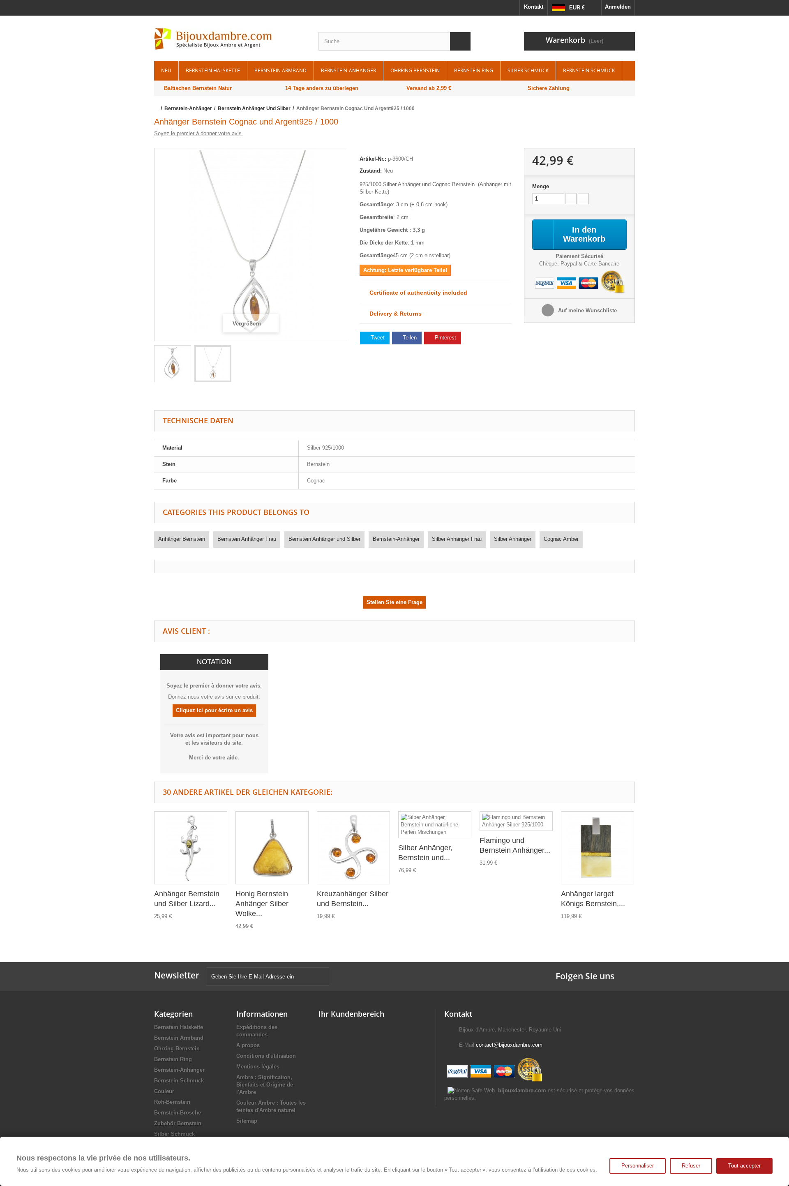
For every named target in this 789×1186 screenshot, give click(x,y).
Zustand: (371, 171)
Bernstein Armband (280, 70)
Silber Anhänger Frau (457, 539)
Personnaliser (637, 1166)
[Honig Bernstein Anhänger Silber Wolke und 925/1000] (272, 847)
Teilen (409, 338)
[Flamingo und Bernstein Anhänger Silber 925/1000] (516, 821)
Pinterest (444, 338)
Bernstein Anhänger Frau (246, 539)
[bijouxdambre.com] (230, 39)
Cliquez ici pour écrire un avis (214, 710)
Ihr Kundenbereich (351, 1014)
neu (166, 70)
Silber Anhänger (512, 539)
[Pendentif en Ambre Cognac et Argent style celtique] (173, 364)
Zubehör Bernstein (177, 1123)
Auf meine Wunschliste (586, 310)
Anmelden (618, 7)
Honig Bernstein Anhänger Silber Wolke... (261, 904)
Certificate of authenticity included (416, 292)
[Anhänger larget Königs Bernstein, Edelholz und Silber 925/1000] (597, 847)
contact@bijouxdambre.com (509, 1045)
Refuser (691, 1166)
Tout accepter (744, 1166)
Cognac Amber (561, 539)
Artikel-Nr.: (373, 159)
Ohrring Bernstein (415, 70)
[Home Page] (157, 108)
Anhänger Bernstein (181, 539)
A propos (248, 1045)
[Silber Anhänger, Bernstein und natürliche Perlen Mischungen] (434, 824)
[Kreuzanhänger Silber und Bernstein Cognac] (353, 847)
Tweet (377, 338)
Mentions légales (257, 1067)
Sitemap (246, 1121)
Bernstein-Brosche (177, 1113)
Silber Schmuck (528, 70)
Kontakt (533, 7)
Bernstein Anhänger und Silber (324, 539)
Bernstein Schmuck (589, 70)
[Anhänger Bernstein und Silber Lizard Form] (190, 847)
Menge (540, 186)
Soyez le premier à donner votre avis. (198, 133)
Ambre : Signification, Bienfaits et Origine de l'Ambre (264, 1084)
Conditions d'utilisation (266, 1056)
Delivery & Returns (393, 313)
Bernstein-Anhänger (348, 70)
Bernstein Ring (473, 70)
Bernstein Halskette (213, 70)
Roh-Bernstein (172, 1102)
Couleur (164, 1091)
